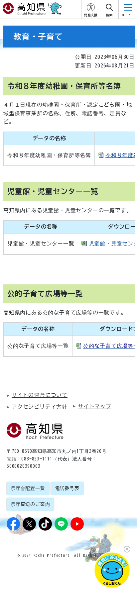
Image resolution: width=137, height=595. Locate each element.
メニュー (128, 15)
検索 (109, 15)
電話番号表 (67, 488)
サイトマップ (94, 406)
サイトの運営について (40, 395)
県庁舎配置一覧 (28, 488)
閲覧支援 (90, 15)
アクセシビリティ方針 (40, 406)
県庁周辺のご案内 (30, 504)
